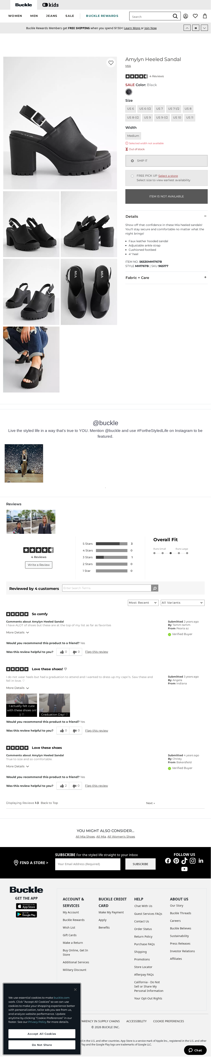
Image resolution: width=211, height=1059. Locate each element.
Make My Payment (111, 912)
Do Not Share (42, 1044)
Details (132, 216)
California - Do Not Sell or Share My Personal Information (148, 986)
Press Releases (180, 943)
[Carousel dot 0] (105, 488)
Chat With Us (143, 906)
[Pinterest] (176, 860)
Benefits (104, 927)
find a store (34, 862)
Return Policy (143, 936)
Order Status (143, 929)
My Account (71, 912)
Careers (175, 921)
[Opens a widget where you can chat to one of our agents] (195, 1050)
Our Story (176, 905)
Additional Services (76, 962)
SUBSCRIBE (140, 864)
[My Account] (185, 16)
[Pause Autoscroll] (195, 28)
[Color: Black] (128, 92)
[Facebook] (168, 860)
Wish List (69, 927)
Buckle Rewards (74, 920)
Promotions (142, 959)
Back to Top (49, 803)
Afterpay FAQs (144, 974)
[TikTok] (184, 860)
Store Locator (143, 967)
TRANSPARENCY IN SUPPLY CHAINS (95, 1021)
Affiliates (176, 959)
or (134, 28)
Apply (102, 920)
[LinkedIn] (201, 860)
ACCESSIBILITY (136, 1021)
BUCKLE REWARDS (102, 16)
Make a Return (73, 943)
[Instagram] (193, 860)
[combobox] (149, 16)
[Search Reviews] (154, 588)
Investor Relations (182, 951)
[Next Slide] (204, 28)
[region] (41, 1018)
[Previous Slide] (187, 28)
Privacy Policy (37, 1021)
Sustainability (179, 936)
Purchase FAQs (144, 944)
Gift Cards (70, 935)
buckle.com (62, 997)
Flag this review (96, 652)
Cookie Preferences (168, 1021)
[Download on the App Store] (26, 906)
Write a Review (39, 565)
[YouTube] (184, 869)
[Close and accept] (75, 989)
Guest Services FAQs (148, 914)
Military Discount (74, 970)
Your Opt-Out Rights (148, 998)
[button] (15, 16)
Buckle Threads (180, 913)
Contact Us (141, 921)
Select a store (168, 176)
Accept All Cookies (42, 1033)
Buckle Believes (180, 928)
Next (150, 803)
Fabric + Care (137, 278)
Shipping (140, 952)
